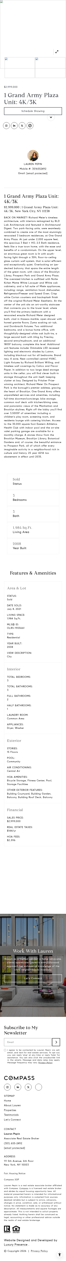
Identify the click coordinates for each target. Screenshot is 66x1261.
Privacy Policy (45, 1062)
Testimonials (11, 1114)
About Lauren (12, 1105)
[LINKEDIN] (14, 125)
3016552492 (39, 168)
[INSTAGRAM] (6, 125)
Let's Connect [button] (33, 978)
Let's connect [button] (33, 183)
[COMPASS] (38, 1087)
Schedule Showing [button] (33, 111)
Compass (23, 1188)
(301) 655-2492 (13, 1143)
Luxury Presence (16, 1244)
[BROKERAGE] (30, 125)
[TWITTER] (22, 125)
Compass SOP (11, 1179)
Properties (10, 1110)
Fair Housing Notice (14, 1173)
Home (7, 1100)
